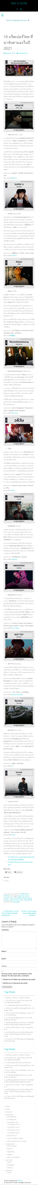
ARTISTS (10, 1149)
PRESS (9, 1172)
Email (3, 959)
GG (12, 766)
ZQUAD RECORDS (17, 695)
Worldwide (10, 1165)
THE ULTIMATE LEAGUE (15, 1138)
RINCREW (9, 1170)
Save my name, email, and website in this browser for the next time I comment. (17, 975)
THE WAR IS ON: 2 (14, 1130)
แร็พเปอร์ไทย (28, 900)
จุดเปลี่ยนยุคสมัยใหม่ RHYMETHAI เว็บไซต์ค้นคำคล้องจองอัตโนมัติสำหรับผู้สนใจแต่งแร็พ (19, 1024)
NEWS (8, 1109)
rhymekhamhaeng (20, 898)
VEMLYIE (14, 178)
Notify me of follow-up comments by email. (19, 979)
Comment (5, 930)
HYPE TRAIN (15, 628)
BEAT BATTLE (12, 1136)
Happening (10, 1152)
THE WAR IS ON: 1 (14, 1133)
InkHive (20, 1180)
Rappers (10, 1154)
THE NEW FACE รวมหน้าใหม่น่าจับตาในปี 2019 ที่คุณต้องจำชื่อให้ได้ (18, 1001)
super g (29, 898)
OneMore (14, 559)
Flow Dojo (14, 413)
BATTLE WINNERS (13, 1157)
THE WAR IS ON (12, 1122)
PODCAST (9, 1112)
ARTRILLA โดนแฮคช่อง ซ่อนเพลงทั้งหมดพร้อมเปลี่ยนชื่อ (28, 913)
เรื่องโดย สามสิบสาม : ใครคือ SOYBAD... (18, 998)
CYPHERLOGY (11, 1120)
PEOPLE (10, 1168)
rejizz (11, 898)
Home (8, 1106)
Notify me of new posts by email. (15, 983)
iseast (27, 896)
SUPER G (14, 255)
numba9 (6, 898)
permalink (16, 902)
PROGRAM (9, 1115)
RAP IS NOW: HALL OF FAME (16, 1141)
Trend (9, 1162)
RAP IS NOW (19, 3)
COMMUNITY (24, 894)
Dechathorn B (22, 53)
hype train (21, 896)
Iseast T (13, 835)
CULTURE (9, 1160)
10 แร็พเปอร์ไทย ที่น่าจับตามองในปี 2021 (18, 1005)
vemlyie (6, 900)
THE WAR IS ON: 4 (14, 1124)
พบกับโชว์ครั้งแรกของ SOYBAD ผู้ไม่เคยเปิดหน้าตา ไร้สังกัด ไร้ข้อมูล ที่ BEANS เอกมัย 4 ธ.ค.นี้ (18, 1034)
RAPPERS (7, 896)
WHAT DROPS (12, 1146)
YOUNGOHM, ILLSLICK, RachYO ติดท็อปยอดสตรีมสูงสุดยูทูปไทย (10, 913)
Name (4, 951)
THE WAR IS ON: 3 (14, 1127)
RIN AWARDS (11, 1117)
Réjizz (13, 336)
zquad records (14, 900)
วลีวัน (12, 490)
